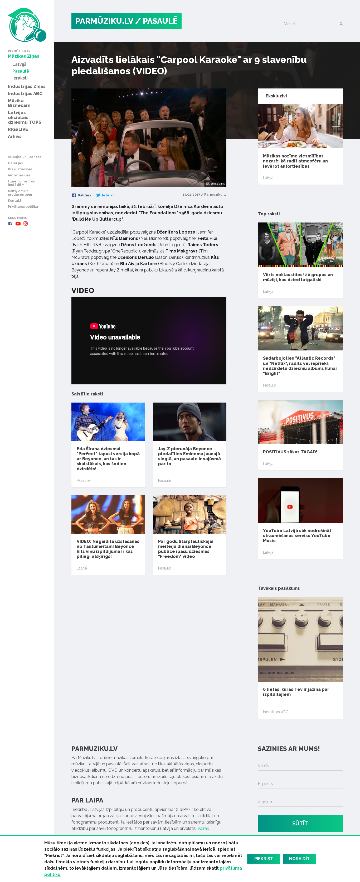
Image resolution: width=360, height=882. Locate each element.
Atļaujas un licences (25, 157)
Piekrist (263, 858)
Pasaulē (83, 480)
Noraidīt (299, 858)
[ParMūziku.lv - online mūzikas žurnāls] (27, 25)
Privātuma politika (23, 207)
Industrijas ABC (275, 712)
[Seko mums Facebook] (10, 223)
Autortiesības (19, 175)
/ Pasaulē (156, 21)
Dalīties (84, 195)
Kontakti (15, 200)
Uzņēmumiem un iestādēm (21, 183)
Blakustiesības (20, 169)
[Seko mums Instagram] (25, 223)
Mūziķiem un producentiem (20, 193)
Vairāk (203, 828)
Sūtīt (300, 823)
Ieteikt (107, 195)
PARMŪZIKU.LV (104, 21)
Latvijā (82, 568)
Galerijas (15, 163)
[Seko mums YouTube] (18, 223)
